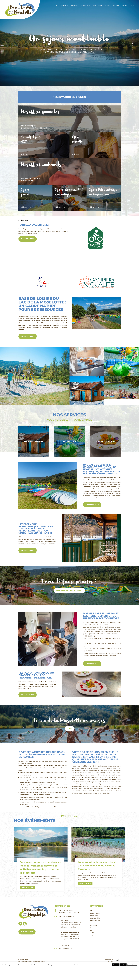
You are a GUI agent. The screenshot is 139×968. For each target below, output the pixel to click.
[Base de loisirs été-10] (96, 328)
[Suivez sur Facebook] (20, 924)
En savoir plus (27, 239)
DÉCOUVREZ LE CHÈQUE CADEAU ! (69, 590)
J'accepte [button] (115, 964)
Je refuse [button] (123, 964)
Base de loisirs (85, 5)
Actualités (116, 5)
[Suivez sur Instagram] (25, 924)
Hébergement (64, 5)
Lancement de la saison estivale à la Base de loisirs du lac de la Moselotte (97, 866)
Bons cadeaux (97, 5)
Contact (124, 5)
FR (131, 5)
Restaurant (74, 5)
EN (93, 935)
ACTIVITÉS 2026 (27, 932)
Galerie (107, 5)
